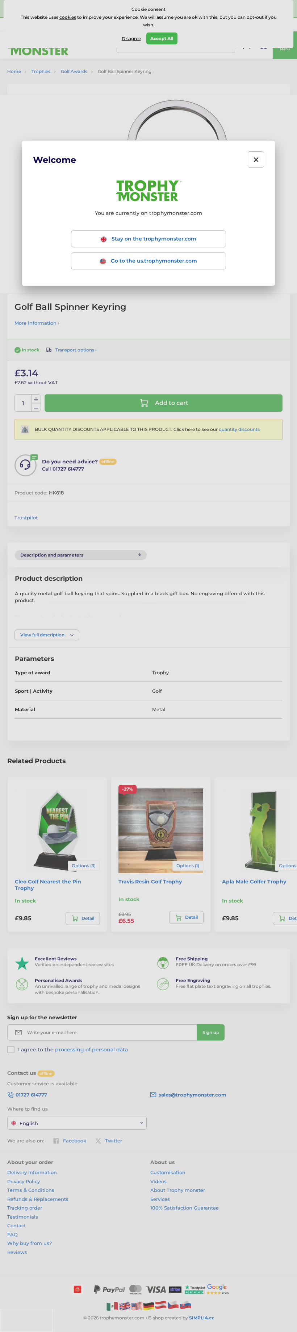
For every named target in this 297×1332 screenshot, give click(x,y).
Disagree (131, 38)
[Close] (256, 159)
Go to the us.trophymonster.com (153, 261)
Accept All (161, 38)
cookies (67, 17)
